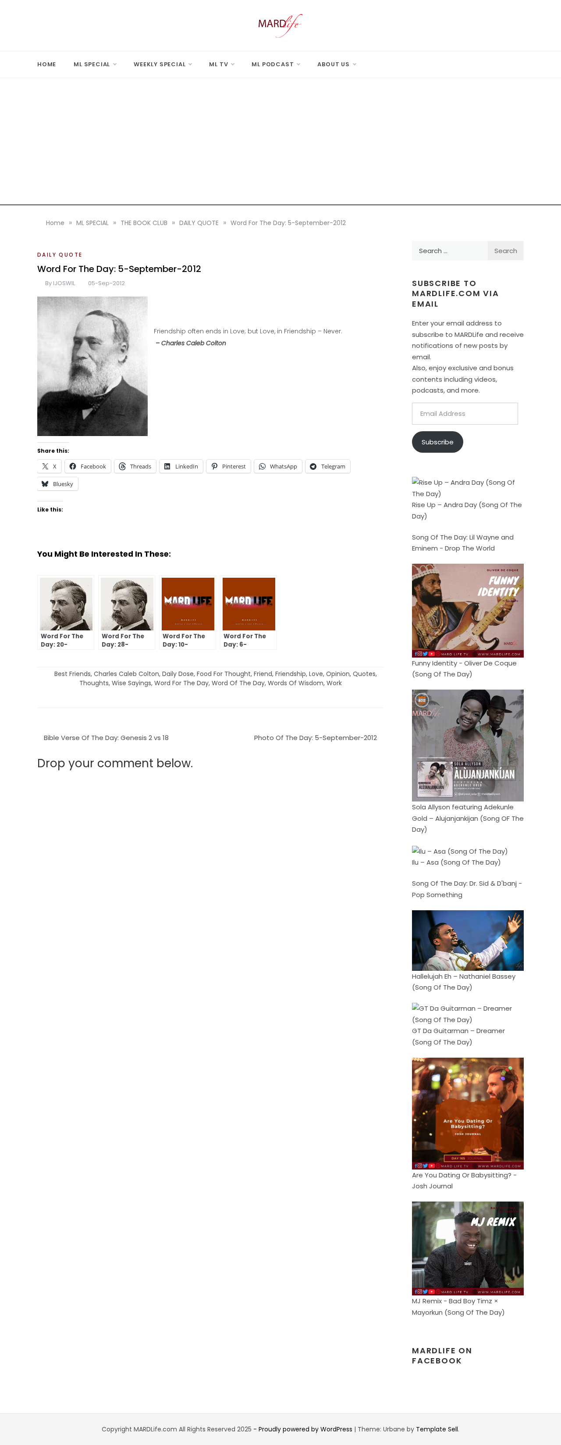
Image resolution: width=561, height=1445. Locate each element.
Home (46, 64)
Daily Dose (178, 673)
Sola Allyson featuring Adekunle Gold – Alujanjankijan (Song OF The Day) (468, 818)
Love (316, 673)
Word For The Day (181, 683)
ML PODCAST (273, 64)
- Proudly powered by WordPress (303, 1429)
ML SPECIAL (92, 64)
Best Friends (72, 673)
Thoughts (94, 683)
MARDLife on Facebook (442, 1355)
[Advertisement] (280, 143)
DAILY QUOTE (59, 254)
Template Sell (437, 1429)
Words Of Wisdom (295, 683)
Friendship (290, 673)
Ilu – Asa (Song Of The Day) (456, 862)
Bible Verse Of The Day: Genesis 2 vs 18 (106, 737)
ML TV (218, 64)
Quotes (364, 673)
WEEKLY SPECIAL (159, 64)
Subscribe (438, 442)
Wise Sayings (131, 683)
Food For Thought (224, 673)
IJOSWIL (64, 283)
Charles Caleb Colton (126, 673)
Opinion (338, 673)
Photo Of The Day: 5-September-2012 (315, 737)
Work (334, 683)
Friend (263, 673)
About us (333, 64)
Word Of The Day (238, 683)
